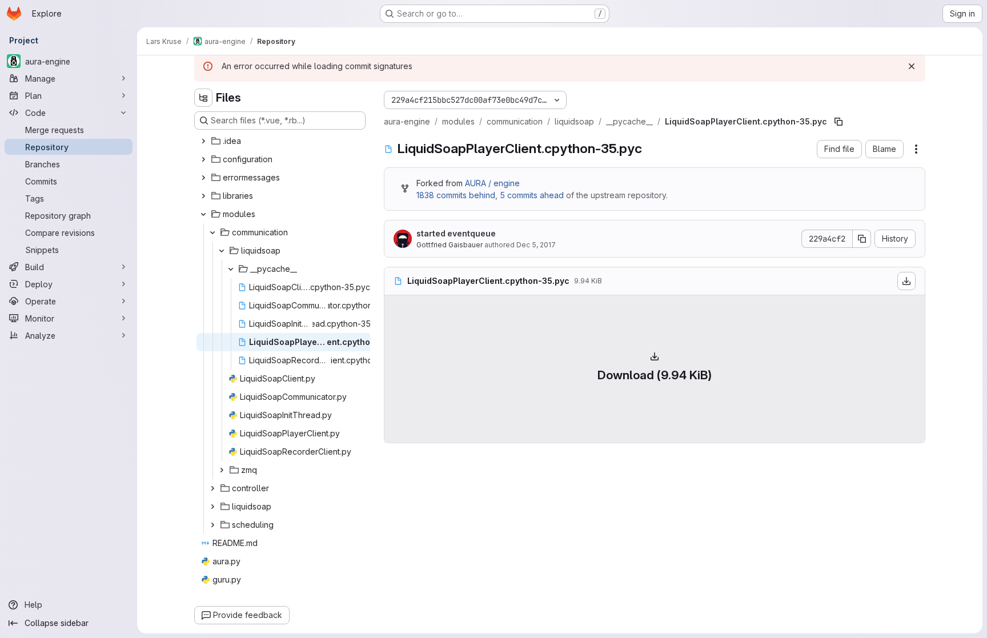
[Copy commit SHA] (862, 239)
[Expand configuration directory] (203, 159)
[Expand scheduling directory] (212, 525)
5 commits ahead (532, 195)
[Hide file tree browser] (203, 98)
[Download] (906, 281)
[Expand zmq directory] (221, 470)
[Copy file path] (838, 122)
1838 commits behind (455, 195)
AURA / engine (492, 183)
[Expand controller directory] (212, 488)
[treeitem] (281, 141)
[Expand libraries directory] (203, 196)
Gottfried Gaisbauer (449, 244)
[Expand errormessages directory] (203, 177)
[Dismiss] (911, 66)
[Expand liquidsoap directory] (212, 506)
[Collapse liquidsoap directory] (221, 251)
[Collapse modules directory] (203, 214)
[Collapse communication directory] (212, 232)
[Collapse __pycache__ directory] (231, 269)
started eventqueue (456, 233)
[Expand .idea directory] (203, 141)
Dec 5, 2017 (536, 244)
